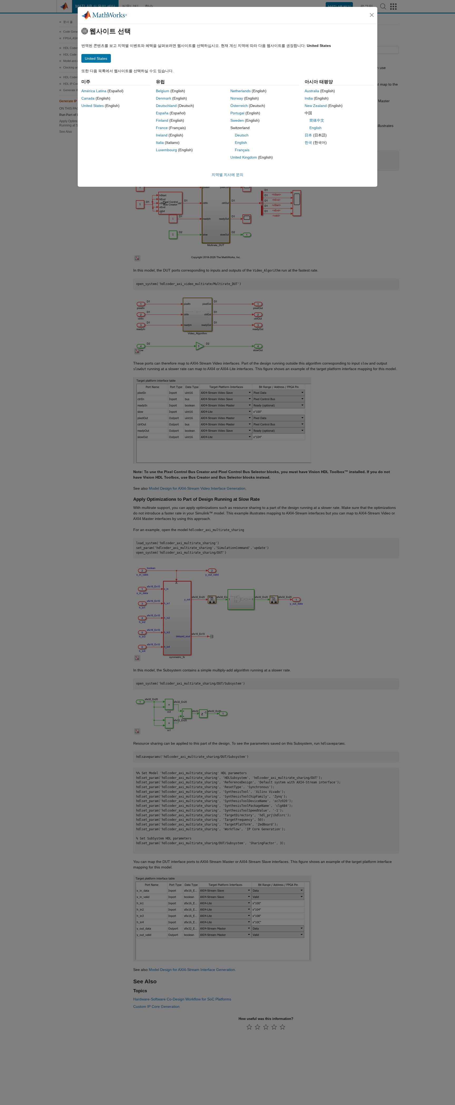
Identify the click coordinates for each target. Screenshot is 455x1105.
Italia (160, 142)
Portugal (237, 113)
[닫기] (371, 15)
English (241, 142)
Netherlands (240, 91)
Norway (236, 98)
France (162, 128)
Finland (162, 120)
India (309, 98)
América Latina (93, 91)
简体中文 (316, 120)
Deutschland (166, 106)
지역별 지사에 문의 (227, 175)
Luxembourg (166, 150)
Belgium (162, 91)
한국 (308, 142)
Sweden (237, 120)
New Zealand (316, 106)
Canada (88, 98)
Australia (312, 91)
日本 (308, 135)
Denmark (163, 98)
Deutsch (242, 135)
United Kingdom (243, 157)
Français (242, 150)
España (162, 113)
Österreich (239, 106)
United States (92, 106)
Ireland (161, 135)
